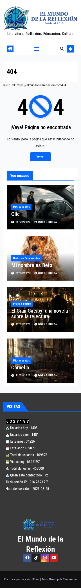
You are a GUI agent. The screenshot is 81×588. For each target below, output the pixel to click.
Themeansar (70, 579)
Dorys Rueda (47, 222)
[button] (62, 49)
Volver (40, 156)
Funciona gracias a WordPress (22, 579)
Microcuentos (21, 207)
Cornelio (20, 367)
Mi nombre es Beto (31, 265)
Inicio (6, 85)
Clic (15, 214)
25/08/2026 (23, 222)
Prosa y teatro (22, 303)
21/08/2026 (23, 375)
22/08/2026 (23, 273)
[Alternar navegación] (37, 49)
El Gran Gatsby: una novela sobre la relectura (39, 314)
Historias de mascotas (26, 258)
